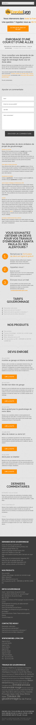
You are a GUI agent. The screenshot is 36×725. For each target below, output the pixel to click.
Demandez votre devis (10, 308)
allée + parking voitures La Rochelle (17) (13, 564)
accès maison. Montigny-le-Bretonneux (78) (13, 183)
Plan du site (5, 598)
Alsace (22, 678)
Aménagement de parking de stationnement (15, 603)
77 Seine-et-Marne (18, 674)
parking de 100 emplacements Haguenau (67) (15, 558)
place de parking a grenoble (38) (12, 544)
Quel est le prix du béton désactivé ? (14, 314)
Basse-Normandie (11, 680)
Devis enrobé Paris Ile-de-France (11, 607)
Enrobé (13, 73)
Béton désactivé (8, 335)
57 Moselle (12, 672)
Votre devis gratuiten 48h (18, 28)
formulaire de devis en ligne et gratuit (21, 255)
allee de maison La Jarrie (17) (13, 434)
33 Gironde (19, 670)
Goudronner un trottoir (7, 176)
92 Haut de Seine (21, 676)
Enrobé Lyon (6, 711)
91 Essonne (13, 676)
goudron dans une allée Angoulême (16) (14, 562)
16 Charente (19, 668)
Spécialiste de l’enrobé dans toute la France (15, 46)
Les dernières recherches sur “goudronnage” (15, 594)
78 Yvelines (28, 674)
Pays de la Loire (11, 692)
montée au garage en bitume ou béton (17, 360)
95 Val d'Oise (17, 678)
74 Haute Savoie (9, 674)
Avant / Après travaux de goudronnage (13, 592)
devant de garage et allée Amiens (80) (13, 550)
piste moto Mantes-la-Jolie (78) (11, 552)
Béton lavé (14, 683)
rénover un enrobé (6, 149)
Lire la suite (9, 377)
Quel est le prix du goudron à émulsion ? (16, 312)
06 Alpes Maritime (8, 668)
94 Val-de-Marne (9, 678)
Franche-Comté (26, 687)
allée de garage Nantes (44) (10, 548)
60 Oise (19, 672)
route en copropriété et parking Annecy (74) (15, 546)
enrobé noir (18, 73)
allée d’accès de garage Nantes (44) (12, 560)
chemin (4, 198)
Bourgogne (19, 680)
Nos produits (7, 331)
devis (11, 211)
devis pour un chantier (10, 457)
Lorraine (22, 690)
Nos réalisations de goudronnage (12, 596)
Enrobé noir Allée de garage (13, 385)
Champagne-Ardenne (7, 685)
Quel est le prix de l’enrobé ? (12, 310)
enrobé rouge (25, 73)
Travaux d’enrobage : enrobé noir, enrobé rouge (18, 333)
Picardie (19, 692)
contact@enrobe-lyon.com (19, 290)
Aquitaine (28, 678)
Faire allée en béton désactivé (9, 164)
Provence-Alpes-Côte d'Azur (13, 694)
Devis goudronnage (8, 605)
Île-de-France (25, 699)
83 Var (8, 676)
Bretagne (25, 680)
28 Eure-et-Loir (11, 670)
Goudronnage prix (7, 617)
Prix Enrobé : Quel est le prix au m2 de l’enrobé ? (18, 719)
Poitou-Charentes (26, 692)
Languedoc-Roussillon (13, 690)
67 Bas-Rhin (26, 672)
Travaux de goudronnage (11, 697)
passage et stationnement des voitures (11, 218)
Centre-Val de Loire (23, 683)
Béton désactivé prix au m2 (12, 337)
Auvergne (4, 680)
